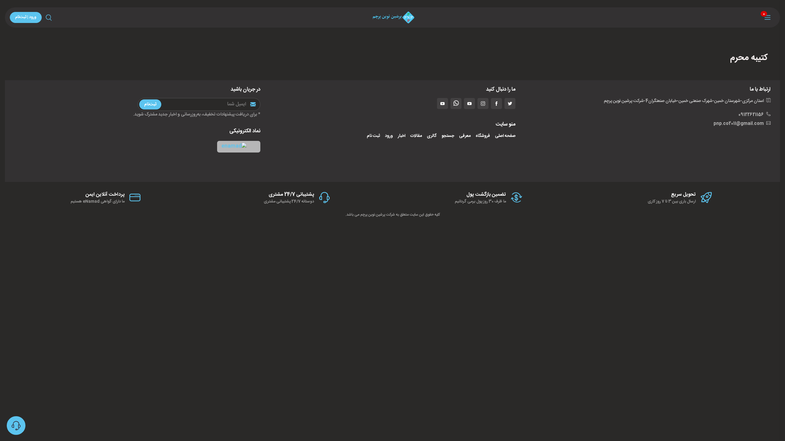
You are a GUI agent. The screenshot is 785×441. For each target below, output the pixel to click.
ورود (389, 136)
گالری (432, 136)
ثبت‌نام (150, 104)
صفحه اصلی (505, 136)
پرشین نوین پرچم (372, 215)
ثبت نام (373, 136)
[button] (238, 146)
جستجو (448, 136)
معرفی (465, 136)
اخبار (401, 136)
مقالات (416, 136)
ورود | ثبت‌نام (25, 17)
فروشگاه (483, 136)
